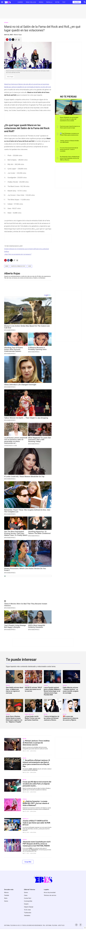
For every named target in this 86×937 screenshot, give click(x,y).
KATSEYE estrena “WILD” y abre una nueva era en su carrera (33, 689)
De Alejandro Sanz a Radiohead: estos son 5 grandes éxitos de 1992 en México (70, 158)
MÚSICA (6, 22)
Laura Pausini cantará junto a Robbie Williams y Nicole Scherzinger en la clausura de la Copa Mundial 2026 (52, 691)
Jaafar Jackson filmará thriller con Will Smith (69, 141)
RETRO (45, 714)
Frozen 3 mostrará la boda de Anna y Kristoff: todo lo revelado (69, 149)
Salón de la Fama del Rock (18, 266)
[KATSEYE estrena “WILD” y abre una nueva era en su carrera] (33, 676)
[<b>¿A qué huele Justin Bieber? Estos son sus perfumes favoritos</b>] (33, 705)
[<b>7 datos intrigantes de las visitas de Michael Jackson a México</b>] (52, 705)
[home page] (7, 2)
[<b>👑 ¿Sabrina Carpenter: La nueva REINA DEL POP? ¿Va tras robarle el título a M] (12, 805)
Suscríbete (77, 2)
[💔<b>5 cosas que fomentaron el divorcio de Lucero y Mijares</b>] (71, 705)
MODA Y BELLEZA (29, 714)
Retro (57, 2)
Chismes (20, 2)
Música (41, 2)
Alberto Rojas (18, 34)
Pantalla (49, 2)
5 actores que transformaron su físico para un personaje (70, 127)
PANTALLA (25, 818)
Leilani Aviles (33, 751)
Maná (6, 266)
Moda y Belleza (31, 2)
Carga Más (27, 862)
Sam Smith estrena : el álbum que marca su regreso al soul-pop (14, 690)
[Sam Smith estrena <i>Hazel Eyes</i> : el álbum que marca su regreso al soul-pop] (14, 676)
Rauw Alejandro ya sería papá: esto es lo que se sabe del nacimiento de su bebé (69, 118)
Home (29, 266)
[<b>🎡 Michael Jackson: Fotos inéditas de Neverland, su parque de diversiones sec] (12, 744)
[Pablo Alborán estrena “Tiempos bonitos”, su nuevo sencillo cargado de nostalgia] (71, 676)
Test (63, 2)
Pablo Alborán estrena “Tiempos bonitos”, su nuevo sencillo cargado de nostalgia (70, 690)
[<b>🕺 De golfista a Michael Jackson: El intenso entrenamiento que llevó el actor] (12, 764)
